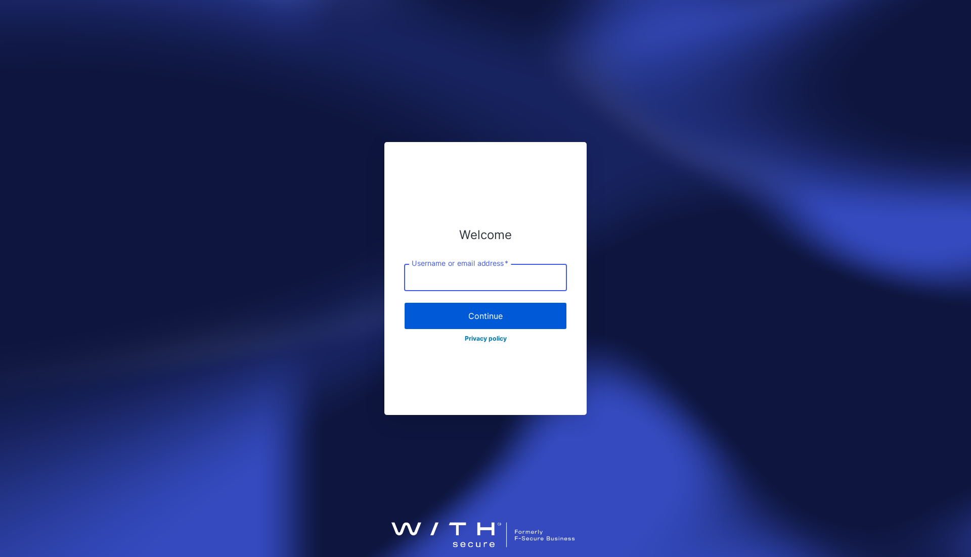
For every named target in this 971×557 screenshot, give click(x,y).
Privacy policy (486, 338)
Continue (485, 316)
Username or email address (460, 263)
